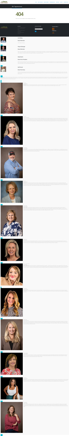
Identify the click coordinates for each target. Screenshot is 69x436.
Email (36, 27)
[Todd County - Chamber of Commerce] (4, 2)
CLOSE (1, 45)
